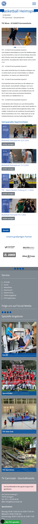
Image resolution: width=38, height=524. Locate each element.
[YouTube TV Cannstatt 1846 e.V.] (20, 269)
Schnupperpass (10, 298)
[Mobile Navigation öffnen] (34, 4)
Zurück (6, 230)
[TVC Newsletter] (23, 269)
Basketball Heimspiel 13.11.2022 (14, 215)
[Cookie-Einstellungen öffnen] (3, 521)
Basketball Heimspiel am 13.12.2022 (15, 165)
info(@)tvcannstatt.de (14, 502)
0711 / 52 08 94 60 (11, 499)
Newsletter (8, 287)
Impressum (8, 290)
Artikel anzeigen (8, 144)
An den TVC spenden (11, 522)
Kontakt (7, 282)
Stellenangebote (10, 295)
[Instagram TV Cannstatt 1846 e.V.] (18, 269)
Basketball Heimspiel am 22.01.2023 (15, 140)
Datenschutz (8, 293)
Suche (6, 285)
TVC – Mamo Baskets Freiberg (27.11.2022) (18, 190)
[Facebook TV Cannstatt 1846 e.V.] (15, 269)
